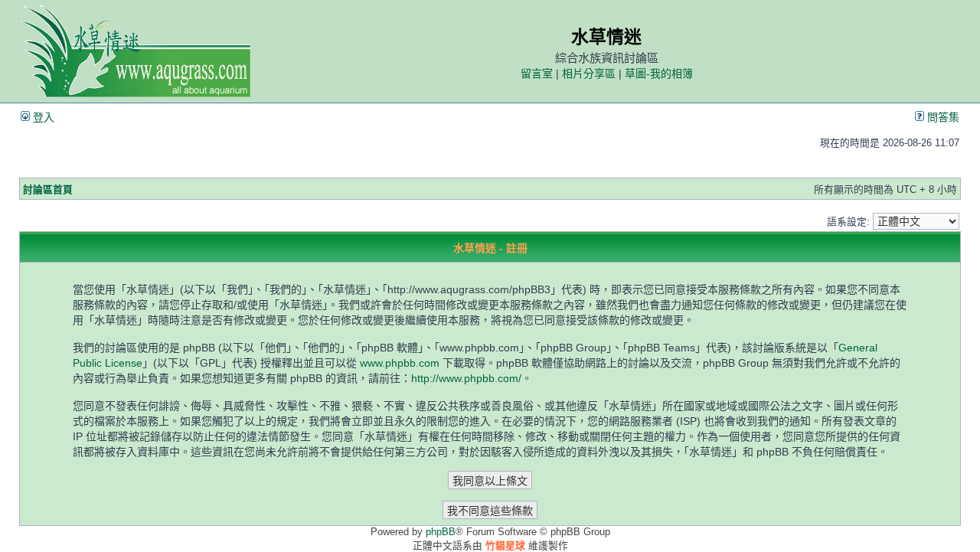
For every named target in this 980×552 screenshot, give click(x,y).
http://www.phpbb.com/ (466, 378)
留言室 (537, 73)
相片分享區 (589, 73)
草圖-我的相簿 (659, 73)
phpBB (441, 531)
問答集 (941, 117)
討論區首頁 (48, 189)
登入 (42, 117)
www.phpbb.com (399, 363)
